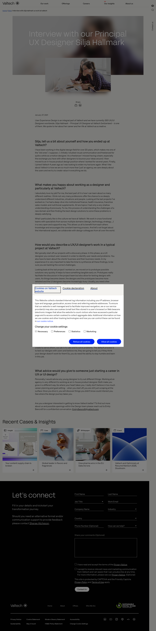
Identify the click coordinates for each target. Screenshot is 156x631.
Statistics (75, 331)
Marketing (91, 331)
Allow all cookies (109, 341)
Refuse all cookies (81, 341)
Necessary (43, 331)
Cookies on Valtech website (46, 290)
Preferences (59, 331)
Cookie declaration (73, 288)
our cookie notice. (45, 321)
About (94, 288)
